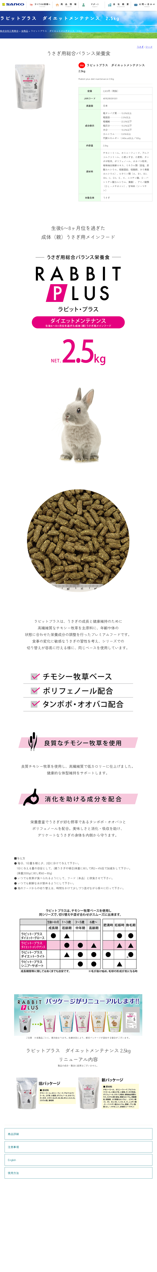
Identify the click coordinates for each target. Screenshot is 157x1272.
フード (149, 46)
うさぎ (140, 46)
